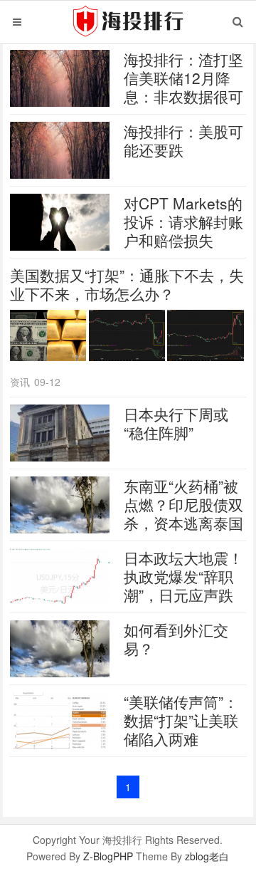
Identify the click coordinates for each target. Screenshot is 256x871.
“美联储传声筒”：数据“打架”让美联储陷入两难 (181, 720)
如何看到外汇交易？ (176, 639)
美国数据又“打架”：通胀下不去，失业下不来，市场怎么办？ (127, 284)
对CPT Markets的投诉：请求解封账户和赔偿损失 (183, 221)
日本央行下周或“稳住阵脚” (176, 423)
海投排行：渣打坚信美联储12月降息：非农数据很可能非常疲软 (183, 86)
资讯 (20, 382)
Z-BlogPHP (108, 856)
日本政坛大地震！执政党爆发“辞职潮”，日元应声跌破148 (183, 585)
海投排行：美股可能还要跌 (183, 140)
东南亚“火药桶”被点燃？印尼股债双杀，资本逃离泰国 (183, 504)
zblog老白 (207, 856)
